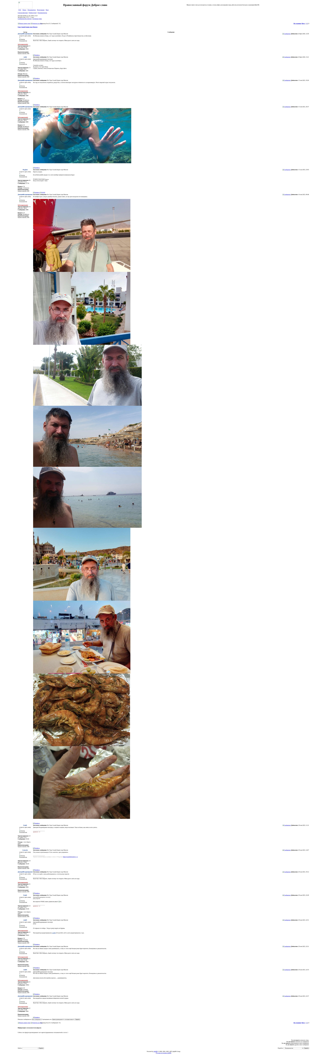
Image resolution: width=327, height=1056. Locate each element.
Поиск (24, 10)
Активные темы (37, 18)
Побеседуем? (33, 13)
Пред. (303, 23)
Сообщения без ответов (24, 18)
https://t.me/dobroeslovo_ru (70, 857)
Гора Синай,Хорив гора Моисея (27, 27)
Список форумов (23, 13)
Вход (47, 10)
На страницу (297, 23)
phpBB (156, 1051)
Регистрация (40, 10)
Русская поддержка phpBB (163, 1053)
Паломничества (42, 13)
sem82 (54, 933)
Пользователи (32, 10)
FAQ (19, 10)
